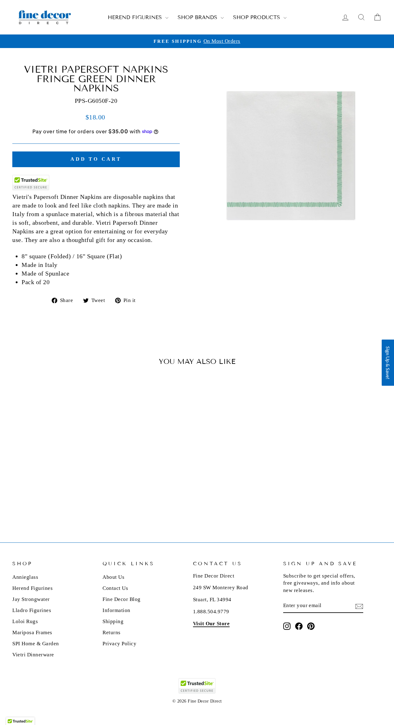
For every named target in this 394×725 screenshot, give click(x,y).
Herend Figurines (136, 17)
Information (117, 610)
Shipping (113, 621)
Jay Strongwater (31, 599)
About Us (113, 577)
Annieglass (25, 577)
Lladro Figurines (31, 610)
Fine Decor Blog (122, 599)
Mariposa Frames (32, 632)
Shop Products (257, 17)
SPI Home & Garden (35, 643)
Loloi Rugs (25, 621)
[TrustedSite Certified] (30, 182)
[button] (388, 363)
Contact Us (115, 588)
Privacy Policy (119, 643)
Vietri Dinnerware (33, 655)
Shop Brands (198, 17)
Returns (112, 632)
